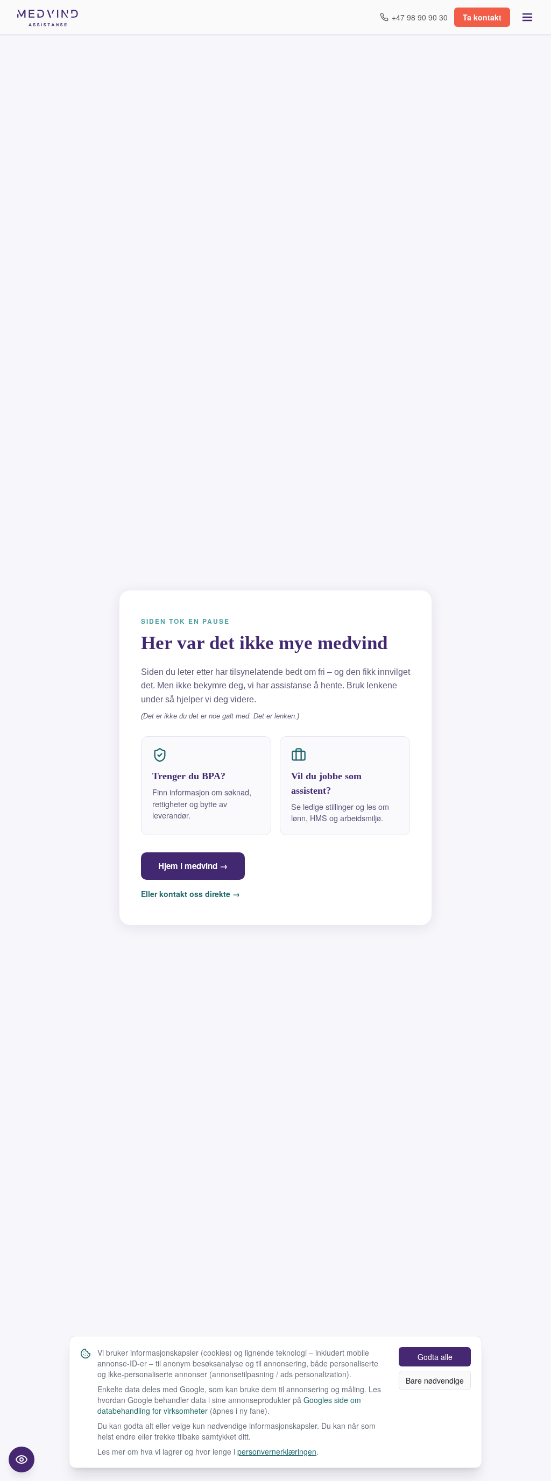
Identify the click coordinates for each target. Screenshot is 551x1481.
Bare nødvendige (435, 1380)
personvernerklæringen (276, 1451)
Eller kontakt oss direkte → (190, 893)
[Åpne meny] (527, 17)
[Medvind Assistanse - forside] (47, 17)
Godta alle (435, 1356)
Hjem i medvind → (193, 866)
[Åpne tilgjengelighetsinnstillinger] (21, 1459)
